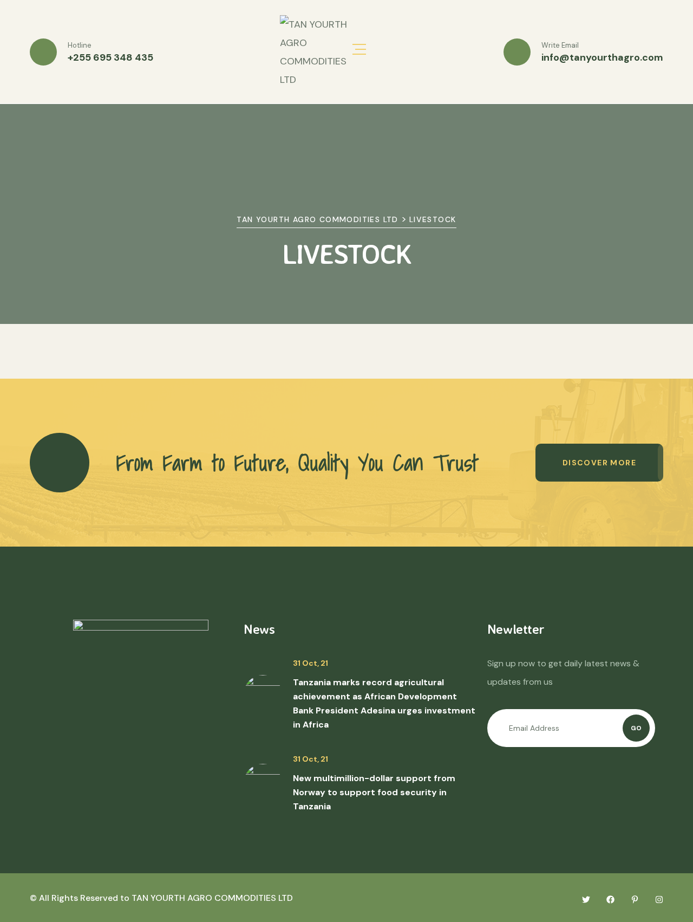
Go (636, 728)
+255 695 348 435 (110, 57)
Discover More (599, 463)
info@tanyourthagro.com (602, 57)
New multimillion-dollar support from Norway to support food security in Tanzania (374, 792)
